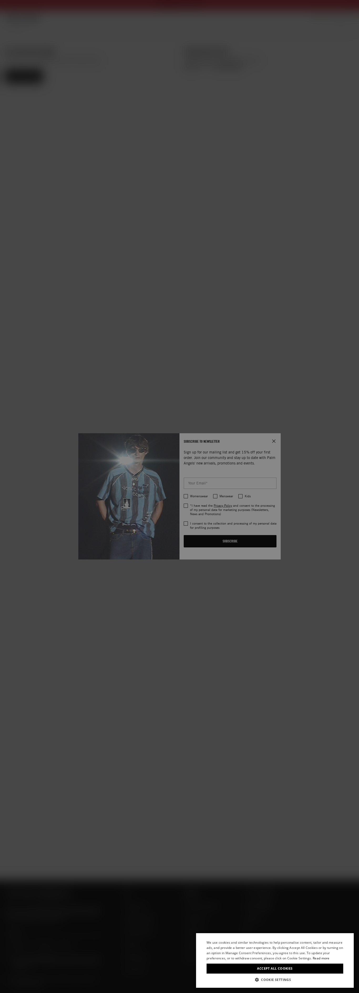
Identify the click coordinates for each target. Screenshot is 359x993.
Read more (321, 958)
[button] (275, 980)
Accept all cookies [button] (275, 968)
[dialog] (275, 960)
